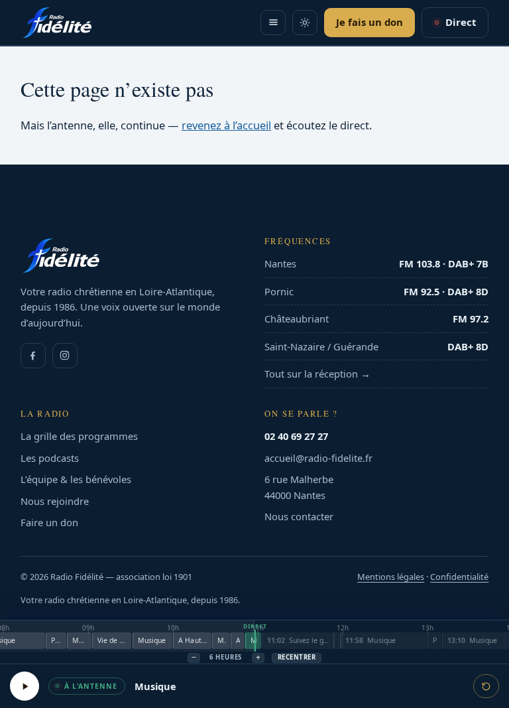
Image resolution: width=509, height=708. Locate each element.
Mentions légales (390, 577)
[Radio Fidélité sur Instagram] (65, 355)
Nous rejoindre (55, 501)
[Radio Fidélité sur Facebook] (33, 355)
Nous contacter (298, 516)
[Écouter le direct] (24, 686)
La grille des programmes (79, 436)
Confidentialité (459, 577)
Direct (460, 22)
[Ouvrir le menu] (273, 22)
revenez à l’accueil (226, 125)
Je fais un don (369, 22)
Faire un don (49, 522)
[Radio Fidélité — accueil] (57, 22)
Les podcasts (50, 457)
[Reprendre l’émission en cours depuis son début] (486, 686)
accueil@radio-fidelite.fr (318, 457)
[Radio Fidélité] (133, 255)
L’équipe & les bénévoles (76, 479)
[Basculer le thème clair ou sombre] (304, 22)
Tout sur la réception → (317, 373)
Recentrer (296, 657)
